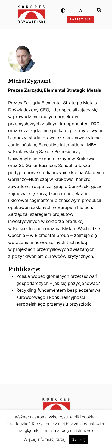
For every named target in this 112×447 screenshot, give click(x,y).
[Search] (99, 10)
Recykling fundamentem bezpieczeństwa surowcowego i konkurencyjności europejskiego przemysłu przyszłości (58, 297)
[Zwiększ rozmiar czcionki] (86, 10)
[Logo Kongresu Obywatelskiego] (31, 14)
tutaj (61, 439)
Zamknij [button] (78, 439)
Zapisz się (80, 19)
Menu (9, 14)
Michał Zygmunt (29, 81)
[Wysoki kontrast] (63, 10)
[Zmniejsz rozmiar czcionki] (75, 10)
